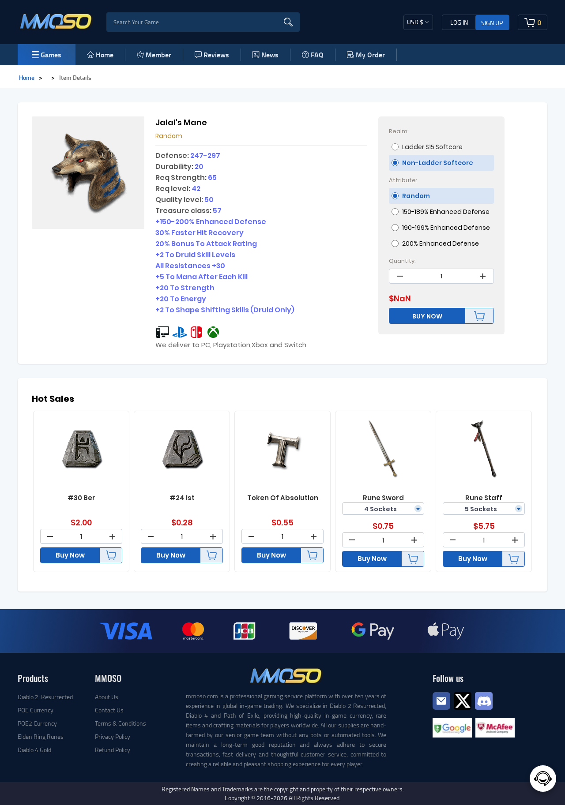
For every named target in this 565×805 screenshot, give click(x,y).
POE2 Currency (37, 723)
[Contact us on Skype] (462, 700)
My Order (370, 54)
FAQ (317, 54)
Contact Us (109, 710)
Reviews (216, 54)
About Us (106, 697)
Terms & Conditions (120, 723)
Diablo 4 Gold (34, 749)
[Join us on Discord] (484, 700)
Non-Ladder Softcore (437, 162)
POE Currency (35, 710)
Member (158, 54)
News (270, 54)
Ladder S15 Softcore (432, 146)
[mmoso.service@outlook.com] (441, 709)
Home (104, 54)
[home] (56, 21)
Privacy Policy (112, 736)
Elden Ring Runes (41, 736)
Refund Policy (112, 749)
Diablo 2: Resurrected (45, 697)
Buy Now (70, 555)
